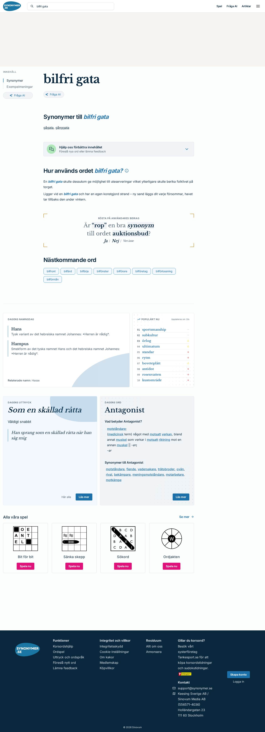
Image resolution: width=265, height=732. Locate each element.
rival (109, 474)
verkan (167, 434)
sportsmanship (154, 329)
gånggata (62, 128)
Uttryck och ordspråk (68, 657)
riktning (164, 440)
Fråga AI (232, 6)
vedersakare (147, 469)
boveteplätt (151, 363)
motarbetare (175, 474)
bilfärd (68, 271)
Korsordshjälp (63, 646)
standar (148, 352)
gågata (48, 128)
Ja (105, 241)
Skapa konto (238, 674)
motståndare (116, 429)
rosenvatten (151, 374)
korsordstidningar (199, 663)
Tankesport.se (188, 657)
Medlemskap (109, 663)
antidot (148, 369)
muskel (121, 440)
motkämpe (113, 480)
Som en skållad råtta (44, 410)
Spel (219, 6)
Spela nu (25, 566)
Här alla (66, 497)
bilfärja (84, 271)
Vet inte (128, 241)
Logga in (238, 681)
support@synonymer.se (195, 688)
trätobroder (166, 469)
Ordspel (58, 652)
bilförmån (53, 279)
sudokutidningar (196, 668)
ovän (180, 469)
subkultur (150, 335)
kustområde (152, 380)
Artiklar (246, 6)
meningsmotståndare (148, 474)
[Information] (127, 171)
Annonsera (154, 652)
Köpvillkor (107, 668)
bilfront (51, 271)
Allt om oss (154, 646)
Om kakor (107, 657)
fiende (131, 469)
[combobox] (74, 6)
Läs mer (84, 497)
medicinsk (115, 434)
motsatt (155, 434)
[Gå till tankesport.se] (195, 674)
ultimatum (151, 346)
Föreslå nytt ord (64, 663)
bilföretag (141, 271)
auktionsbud (130, 233)
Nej (115, 241)
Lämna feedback (65, 668)
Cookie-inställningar (114, 652)
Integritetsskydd (111, 646)
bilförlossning (164, 271)
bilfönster (103, 271)
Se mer (184, 517)
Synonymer (15, 80)
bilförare (122, 271)
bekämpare (122, 474)
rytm (146, 358)
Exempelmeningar (20, 87)
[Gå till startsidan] (12, 6)
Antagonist (125, 410)
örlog (146, 341)
